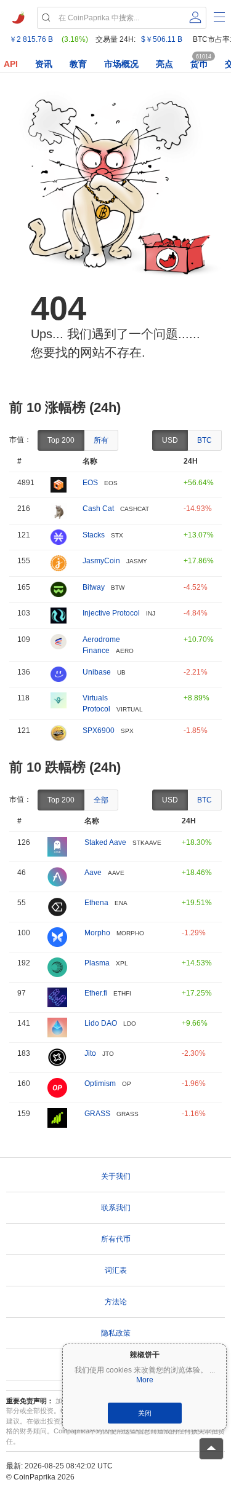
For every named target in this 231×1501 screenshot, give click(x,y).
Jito (90, 1053)
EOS (90, 482)
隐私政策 (116, 1333)
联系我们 (116, 1207)
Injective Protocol (111, 613)
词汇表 (116, 1270)
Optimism (100, 1083)
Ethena (96, 902)
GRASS (97, 1113)
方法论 (116, 1301)
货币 (199, 64)
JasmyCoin (101, 560)
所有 (101, 440)
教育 (78, 64)
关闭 (145, 1413)
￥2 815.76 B (31, 39)
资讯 (43, 64)
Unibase (97, 672)
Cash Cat (98, 508)
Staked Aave (105, 842)
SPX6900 (99, 730)
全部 (101, 800)
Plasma (97, 963)
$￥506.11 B (161, 39)
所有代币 (116, 1239)
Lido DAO (100, 1023)
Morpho (97, 933)
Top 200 (61, 440)
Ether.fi (95, 993)
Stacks (94, 535)
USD (170, 440)
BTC (204, 440)
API (11, 64)
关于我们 (116, 1176)
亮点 (164, 64)
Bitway (94, 587)
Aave (93, 872)
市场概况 (121, 64)
